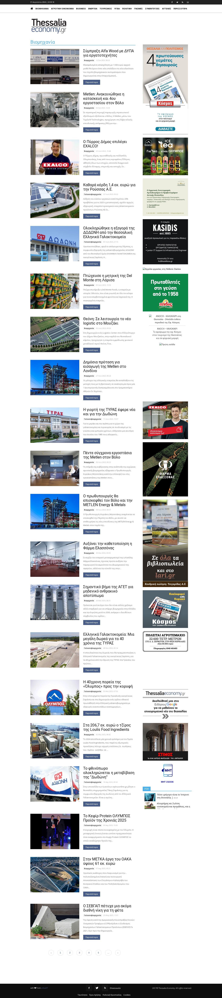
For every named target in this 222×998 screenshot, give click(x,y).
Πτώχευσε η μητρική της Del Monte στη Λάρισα (107, 278)
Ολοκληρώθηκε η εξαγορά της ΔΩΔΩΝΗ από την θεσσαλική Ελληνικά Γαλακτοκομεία (109, 232)
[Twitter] (97, 988)
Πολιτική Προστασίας (112, 995)
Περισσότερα (91, 82)
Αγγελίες (166, 8)
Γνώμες (138, 8)
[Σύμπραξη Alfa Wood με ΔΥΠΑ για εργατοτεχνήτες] (54, 66)
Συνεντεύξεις (152, 8)
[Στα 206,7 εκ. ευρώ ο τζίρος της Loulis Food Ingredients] (54, 740)
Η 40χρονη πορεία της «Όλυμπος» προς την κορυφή (108, 684)
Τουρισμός (106, 8)
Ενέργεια (92, 8)
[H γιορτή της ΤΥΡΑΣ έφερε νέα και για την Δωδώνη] (54, 425)
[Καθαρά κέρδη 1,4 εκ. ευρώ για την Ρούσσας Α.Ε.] (54, 200)
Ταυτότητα (82, 995)
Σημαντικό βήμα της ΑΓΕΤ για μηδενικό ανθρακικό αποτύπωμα (108, 591)
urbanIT (44, 988)
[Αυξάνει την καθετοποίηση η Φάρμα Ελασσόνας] (54, 559)
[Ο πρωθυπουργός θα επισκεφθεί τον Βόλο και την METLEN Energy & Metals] (54, 511)
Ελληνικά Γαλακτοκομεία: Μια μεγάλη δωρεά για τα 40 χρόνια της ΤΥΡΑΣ (108, 638)
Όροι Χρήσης (95, 995)
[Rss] (105, 988)
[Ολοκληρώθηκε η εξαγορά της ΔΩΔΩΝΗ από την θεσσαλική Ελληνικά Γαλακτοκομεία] (54, 243)
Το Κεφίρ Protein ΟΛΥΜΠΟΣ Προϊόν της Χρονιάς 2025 (106, 818)
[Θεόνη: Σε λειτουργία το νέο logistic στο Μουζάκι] (54, 334)
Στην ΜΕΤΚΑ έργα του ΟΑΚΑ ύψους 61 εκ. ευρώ (107, 861)
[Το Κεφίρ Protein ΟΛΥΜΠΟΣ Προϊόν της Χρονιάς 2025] (54, 831)
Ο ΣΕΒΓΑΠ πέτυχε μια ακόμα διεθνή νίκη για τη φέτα (107, 908)
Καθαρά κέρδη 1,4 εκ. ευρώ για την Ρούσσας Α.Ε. (109, 187)
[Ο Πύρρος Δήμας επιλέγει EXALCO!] (54, 157)
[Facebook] (89, 988)
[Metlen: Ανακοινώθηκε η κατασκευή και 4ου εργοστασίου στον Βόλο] (54, 109)
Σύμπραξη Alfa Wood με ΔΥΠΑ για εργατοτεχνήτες (108, 53)
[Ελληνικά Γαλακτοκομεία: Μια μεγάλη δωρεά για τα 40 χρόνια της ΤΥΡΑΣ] (54, 650)
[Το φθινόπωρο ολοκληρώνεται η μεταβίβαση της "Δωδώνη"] (54, 784)
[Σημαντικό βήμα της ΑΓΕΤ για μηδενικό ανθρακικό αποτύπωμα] (54, 602)
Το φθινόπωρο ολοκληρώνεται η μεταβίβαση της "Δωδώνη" (108, 772)
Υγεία (117, 8)
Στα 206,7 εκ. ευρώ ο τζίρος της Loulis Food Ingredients (107, 727)
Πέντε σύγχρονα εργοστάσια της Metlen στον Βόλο (107, 455)
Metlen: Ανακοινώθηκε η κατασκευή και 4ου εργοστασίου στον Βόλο (103, 98)
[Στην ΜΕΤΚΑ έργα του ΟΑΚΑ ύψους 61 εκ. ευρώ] (54, 874)
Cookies (126, 995)
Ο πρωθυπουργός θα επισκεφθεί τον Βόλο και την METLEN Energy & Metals (107, 500)
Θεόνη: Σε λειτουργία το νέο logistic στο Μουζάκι (107, 321)
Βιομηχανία (42, 8)
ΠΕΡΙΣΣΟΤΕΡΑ (180, 8)
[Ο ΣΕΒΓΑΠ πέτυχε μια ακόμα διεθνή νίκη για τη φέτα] (54, 921)
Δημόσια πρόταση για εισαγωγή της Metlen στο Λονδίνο (104, 366)
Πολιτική (127, 8)
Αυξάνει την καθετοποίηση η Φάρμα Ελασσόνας (107, 545)
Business (81, 8)
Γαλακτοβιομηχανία (92, 194)
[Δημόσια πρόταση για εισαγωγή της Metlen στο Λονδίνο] (54, 377)
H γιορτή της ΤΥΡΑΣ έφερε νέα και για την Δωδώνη (109, 411)
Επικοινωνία (115, 988)
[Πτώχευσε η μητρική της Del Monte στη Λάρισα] (54, 291)
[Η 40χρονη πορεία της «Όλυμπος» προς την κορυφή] (54, 697)
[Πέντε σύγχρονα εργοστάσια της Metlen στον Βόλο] (54, 468)
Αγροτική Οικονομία (62, 8)
